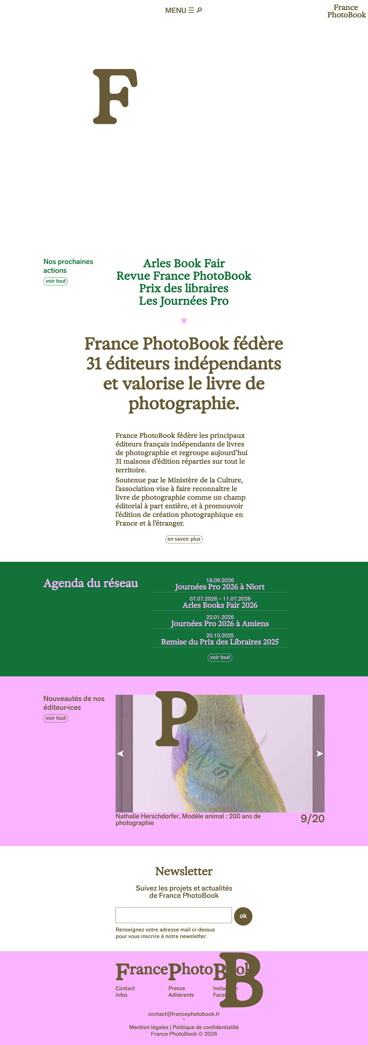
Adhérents (181, 995)
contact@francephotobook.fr (184, 1014)
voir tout (56, 281)
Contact (125, 988)
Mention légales (149, 1027)
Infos (122, 995)
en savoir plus (183, 539)
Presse (176, 988)
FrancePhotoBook (346, 11)
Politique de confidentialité (206, 1027)
